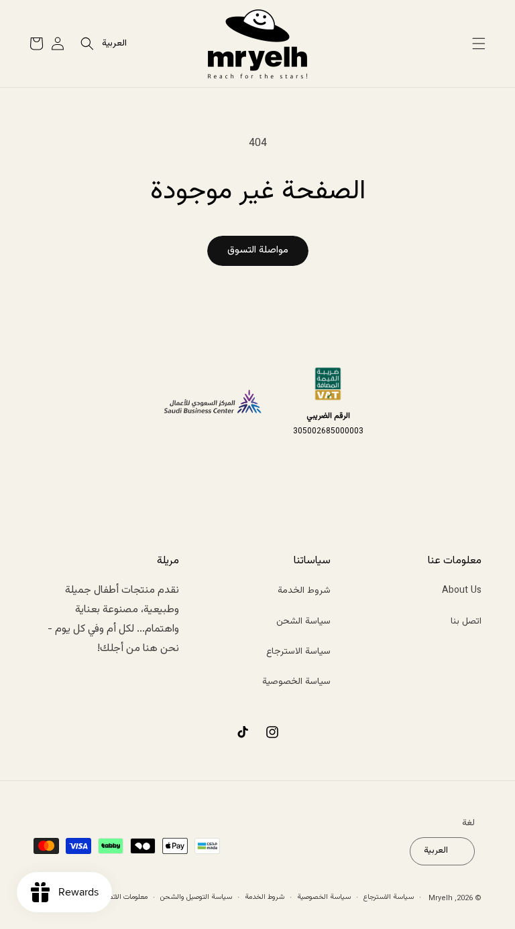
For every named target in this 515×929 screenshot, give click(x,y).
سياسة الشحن (303, 621)
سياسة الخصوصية (296, 681)
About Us (461, 590)
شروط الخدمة (304, 590)
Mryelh (440, 898)
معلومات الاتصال (124, 897)
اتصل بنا (466, 621)
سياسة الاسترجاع (298, 651)
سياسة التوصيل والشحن (196, 897)
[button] (479, 43)
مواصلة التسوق (257, 250)
